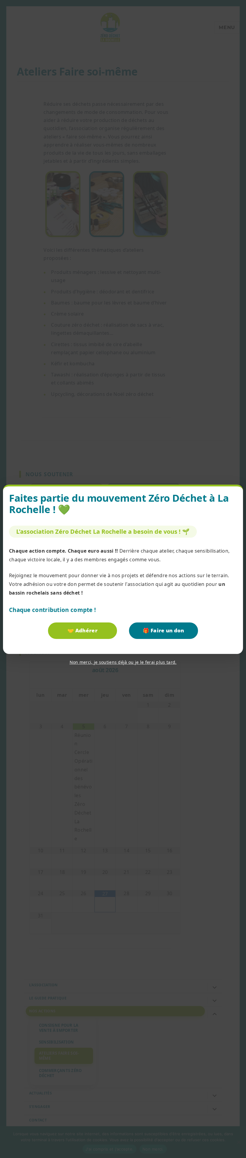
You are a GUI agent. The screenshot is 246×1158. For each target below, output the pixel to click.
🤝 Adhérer (83, 630)
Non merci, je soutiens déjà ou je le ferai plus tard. (123, 662)
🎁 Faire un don (163, 630)
